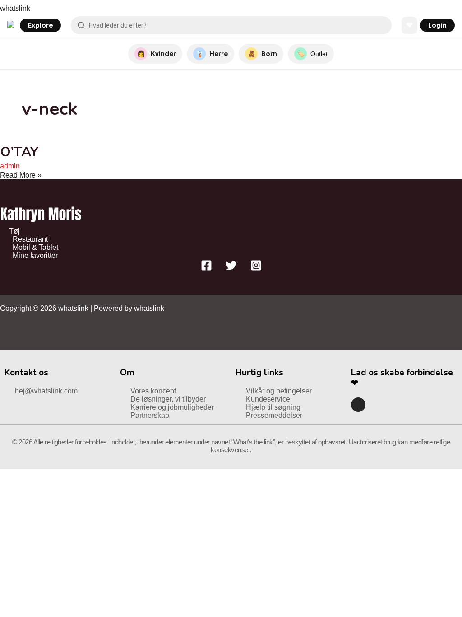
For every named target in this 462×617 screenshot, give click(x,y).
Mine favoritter (35, 255)
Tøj (14, 231)
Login (437, 25)
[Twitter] (231, 268)
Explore (40, 25)
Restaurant (30, 239)
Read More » (21, 175)
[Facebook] (206, 268)
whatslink (15, 8)
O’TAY (19, 152)
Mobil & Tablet (35, 247)
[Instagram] (256, 268)
